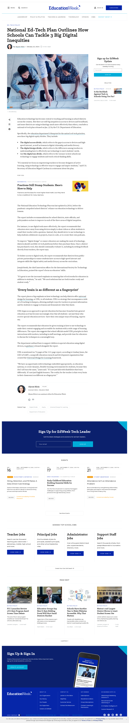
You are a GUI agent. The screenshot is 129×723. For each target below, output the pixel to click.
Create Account (17, 667)
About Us (43, 692)
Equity (44, 407)
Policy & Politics (37, 17)
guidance (30, 346)
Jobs (93, 17)
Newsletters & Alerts (87, 699)
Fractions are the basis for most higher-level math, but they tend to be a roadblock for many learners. (41, 194)
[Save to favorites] (9, 124)
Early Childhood (53, 476)
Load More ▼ (64, 641)
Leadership (22, 17)
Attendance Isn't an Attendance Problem (101, 482)
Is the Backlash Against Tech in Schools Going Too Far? (104, 94)
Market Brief (104, 17)
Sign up (83, 444)
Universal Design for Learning (39, 357)
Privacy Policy (77, 715)
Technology (73, 17)
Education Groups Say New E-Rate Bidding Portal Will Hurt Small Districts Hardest (47, 612)
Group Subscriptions (87, 702)
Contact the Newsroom (67, 705)
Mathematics (21, 181)
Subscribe (114, 8)
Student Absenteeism (101, 477)
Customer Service (65, 702)
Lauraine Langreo (12, 624)
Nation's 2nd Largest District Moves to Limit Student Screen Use (107, 611)
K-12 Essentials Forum (67, 476)
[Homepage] (64, 7)
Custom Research (107, 709)
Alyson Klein (20, 47)
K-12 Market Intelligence (108, 706)
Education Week (44, 390)
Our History (43, 699)
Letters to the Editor (66, 695)
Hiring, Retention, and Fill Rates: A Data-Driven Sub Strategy (22, 482)
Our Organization (45, 695)
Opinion (85, 17)
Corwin (111, 497)
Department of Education (37, 412)
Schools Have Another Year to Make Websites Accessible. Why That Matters (77, 612)
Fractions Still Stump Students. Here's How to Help (39, 186)
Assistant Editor (33, 390)
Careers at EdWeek (45, 708)
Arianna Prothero (102, 626)
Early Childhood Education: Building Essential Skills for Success (59, 483)
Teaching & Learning (57, 17)
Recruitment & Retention (23, 477)
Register (11, 497)
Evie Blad (70, 627)
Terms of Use (64, 715)
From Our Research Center (36, 181)
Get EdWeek (85, 692)
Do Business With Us (108, 692)
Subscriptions (85, 695)
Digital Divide (33, 407)
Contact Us (64, 692)
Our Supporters (44, 705)
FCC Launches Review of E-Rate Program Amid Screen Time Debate (18, 611)
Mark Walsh (40, 627)
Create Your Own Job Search (64, 568)
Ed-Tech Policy (13, 25)
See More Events (64, 513)
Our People (43, 702)
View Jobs (14, 552)
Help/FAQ (63, 699)
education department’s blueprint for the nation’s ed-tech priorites (58, 133)
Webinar (36, 477)
